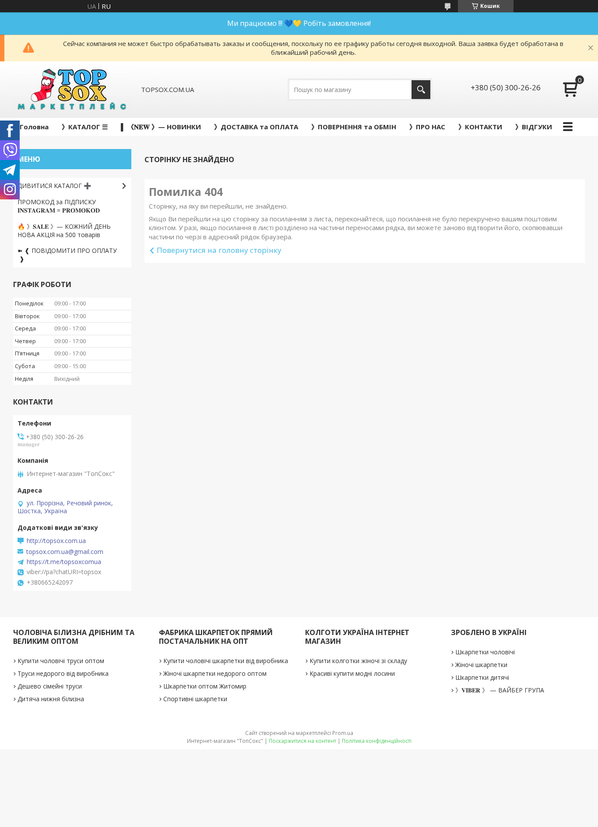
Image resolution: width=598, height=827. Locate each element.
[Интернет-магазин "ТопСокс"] (71, 89)
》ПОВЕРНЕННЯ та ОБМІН (353, 126)
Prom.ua (342, 733)
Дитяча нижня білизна (51, 699)
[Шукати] (421, 89)
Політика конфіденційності (377, 741)
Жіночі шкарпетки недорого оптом (215, 673)
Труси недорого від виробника (63, 673)
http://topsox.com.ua (56, 541)
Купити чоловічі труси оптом (61, 661)
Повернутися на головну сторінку (219, 250)
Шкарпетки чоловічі (485, 652)
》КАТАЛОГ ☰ (85, 126)
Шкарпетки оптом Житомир (204, 686)
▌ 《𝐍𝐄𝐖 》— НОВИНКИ (161, 126)
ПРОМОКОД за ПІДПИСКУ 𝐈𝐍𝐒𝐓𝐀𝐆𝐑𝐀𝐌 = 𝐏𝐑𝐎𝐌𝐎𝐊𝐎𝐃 (59, 206)
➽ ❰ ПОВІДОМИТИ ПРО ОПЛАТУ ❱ (67, 254)
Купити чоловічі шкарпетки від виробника (225, 661)
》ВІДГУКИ (533, 126)
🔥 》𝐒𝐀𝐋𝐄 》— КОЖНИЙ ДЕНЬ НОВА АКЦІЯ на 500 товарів (64, 230)
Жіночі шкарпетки (481, 664)
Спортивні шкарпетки (195, 699)
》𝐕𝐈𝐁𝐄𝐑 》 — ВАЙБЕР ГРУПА (499, 690)
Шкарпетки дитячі (482, 677)
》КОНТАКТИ (480, 126)
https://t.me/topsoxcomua (64, 562)
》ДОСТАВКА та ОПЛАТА (256, 126)
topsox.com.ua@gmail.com (64, 552)
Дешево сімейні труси (50, 686)
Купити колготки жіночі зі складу (358, 661)
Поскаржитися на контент (302, 741)
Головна (34, 126)
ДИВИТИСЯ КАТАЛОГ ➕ (54, 185)
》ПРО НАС (427, 126)
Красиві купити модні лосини (352, 673)
